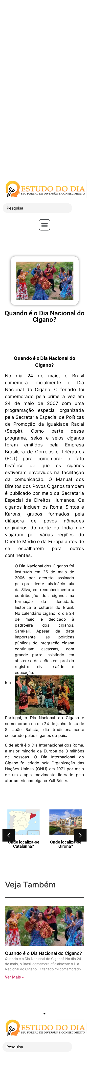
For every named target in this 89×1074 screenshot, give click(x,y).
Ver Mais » (14, 977)
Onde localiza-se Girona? (65, 844)
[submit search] (81, 208)
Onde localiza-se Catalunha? (23, 844)
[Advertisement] (44, 44)
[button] (44, 224)
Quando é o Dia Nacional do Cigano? (43, 953)
